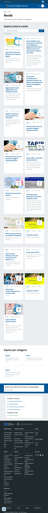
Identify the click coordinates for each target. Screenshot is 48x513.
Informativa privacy (29, 455)
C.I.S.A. (15, 461)
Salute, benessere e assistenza (29, 439)
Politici (5, 444)
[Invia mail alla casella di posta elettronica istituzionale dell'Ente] (8, 472)
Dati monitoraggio (7, 508)
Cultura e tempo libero (18, 443)
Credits (27, 508)
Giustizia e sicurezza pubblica (29, 433)
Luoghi (36, 443)
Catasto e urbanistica (18, 440)
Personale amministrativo (8, 441)
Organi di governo (7, 438)
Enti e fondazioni (7, 436)
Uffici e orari (6, 483)
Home (5, 11)
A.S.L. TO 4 (16, 455)
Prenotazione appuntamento (29, 471)
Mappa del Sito (37, 508)
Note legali (27, 457)
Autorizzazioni (17, 438)
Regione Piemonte (7, 1)
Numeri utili (6, 485)
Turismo (26, 446)
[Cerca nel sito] (42, 5)
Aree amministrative (8, 432)
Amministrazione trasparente (29, 463)
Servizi (18, 508)
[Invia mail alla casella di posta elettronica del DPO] (8, 494)
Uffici (5, 446)
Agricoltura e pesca (18, 432)
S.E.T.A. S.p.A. (17, 469)
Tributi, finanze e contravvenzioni (29, 443)
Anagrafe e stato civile (18, 435)
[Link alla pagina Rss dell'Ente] (43, 455)
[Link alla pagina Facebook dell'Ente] (36, 455)
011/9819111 (7, 468)
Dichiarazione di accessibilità (29, 460)
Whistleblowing (17, 473)
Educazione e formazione (18, 447)
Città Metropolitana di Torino (18, 464)
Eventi (36, 445)
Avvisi (27, 38)
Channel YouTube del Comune (18, 458)
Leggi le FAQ (27, 466)
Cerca (41, 30)
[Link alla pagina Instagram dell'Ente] (38, 455)
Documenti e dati (7, 434)
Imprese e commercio (29, 436)
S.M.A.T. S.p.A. (17, 471)
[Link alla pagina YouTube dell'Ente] (40, 455)
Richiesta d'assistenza (29, 474)
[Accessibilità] (4, 509)
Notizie (6, 49)
